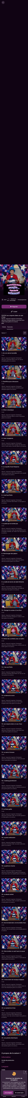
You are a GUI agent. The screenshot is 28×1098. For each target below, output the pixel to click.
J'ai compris (8, 1092)
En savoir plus (19, 1092)
